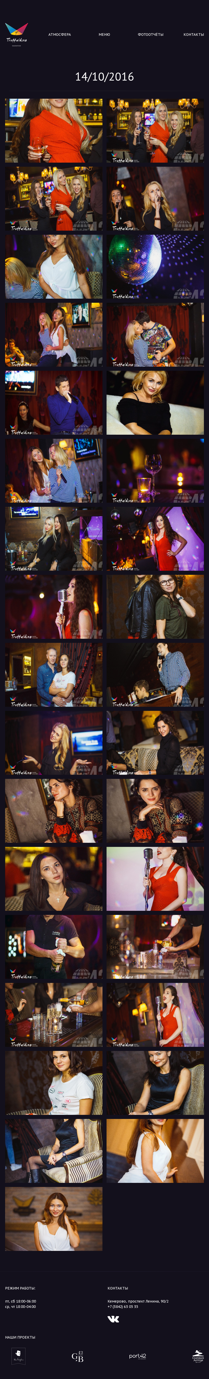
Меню (104, 34)
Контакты (194, 34)
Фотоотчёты (150, 34)
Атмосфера (59, 34)
